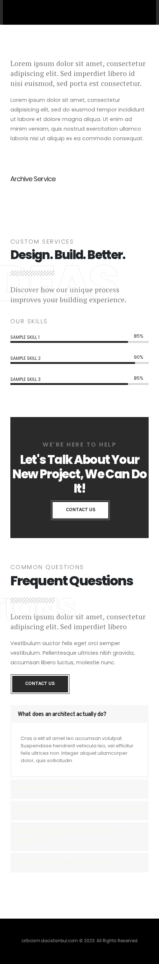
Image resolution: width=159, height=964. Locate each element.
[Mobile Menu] (141, 11)
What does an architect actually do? (62, 714)
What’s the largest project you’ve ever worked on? (79, 810)
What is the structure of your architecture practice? (69, 836)
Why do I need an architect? (52, 789)
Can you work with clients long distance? (67, 862)
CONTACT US (80, 510)
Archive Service (32, 178)
